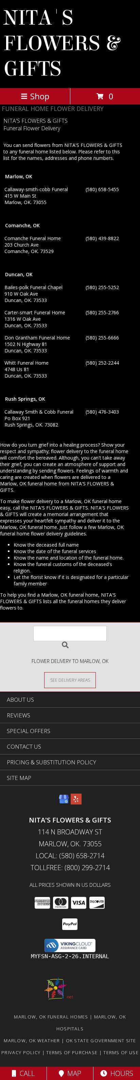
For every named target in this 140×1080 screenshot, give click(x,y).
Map (72, 1073)
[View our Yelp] (76, 802)
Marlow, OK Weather (32, 1040)
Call (25, 1073)
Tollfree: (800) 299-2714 (70, 867)
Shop (39, 96)
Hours (120, 1073)
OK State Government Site (101, 1040)
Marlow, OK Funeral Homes (51, 1017)
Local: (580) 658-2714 (70, 855)
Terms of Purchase (72, 1052)
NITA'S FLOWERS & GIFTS (61, 43)
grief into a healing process (68, 445)
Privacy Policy (20, 1052)
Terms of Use (121, 1052)
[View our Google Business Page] (63, 802)
